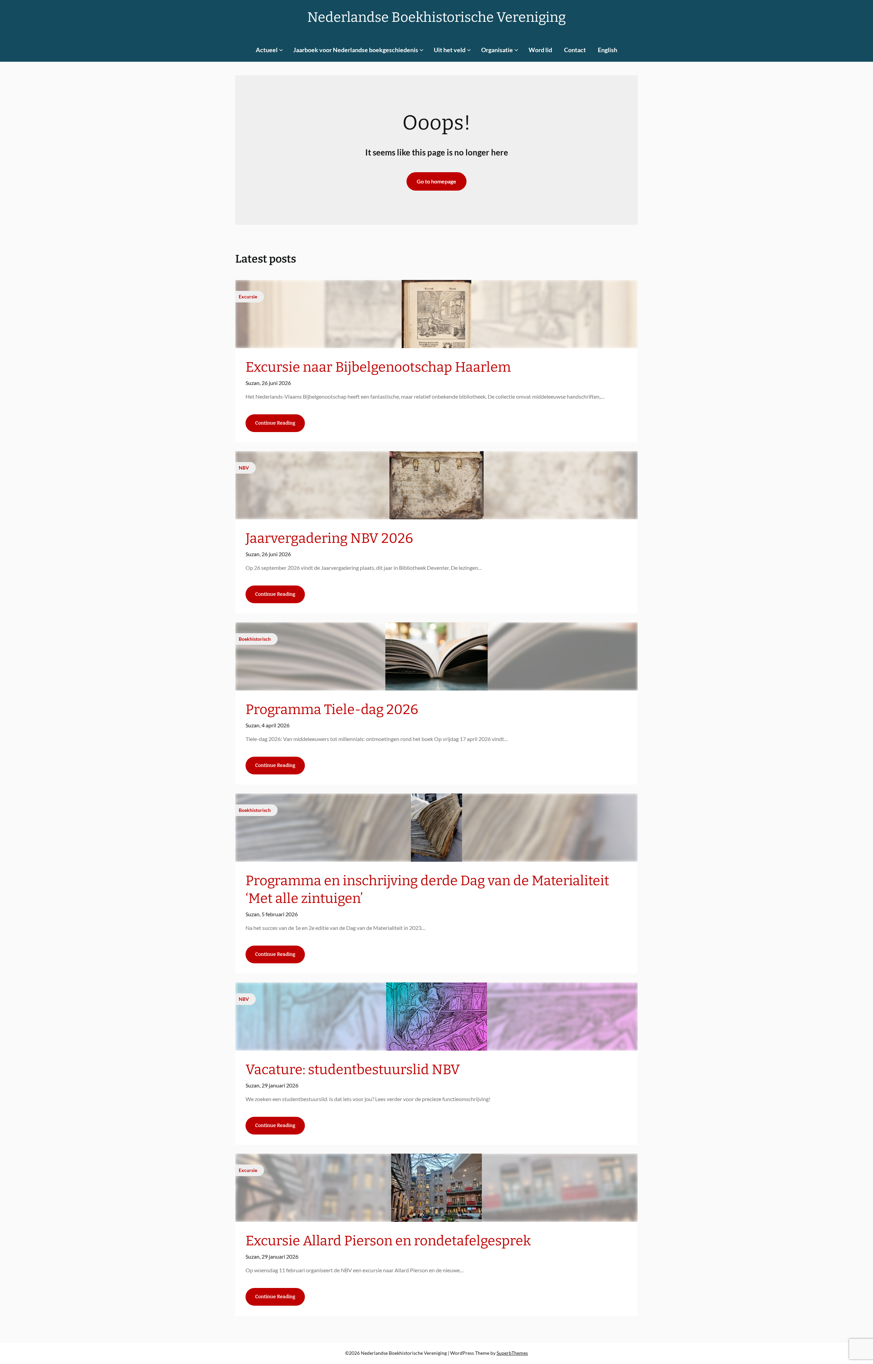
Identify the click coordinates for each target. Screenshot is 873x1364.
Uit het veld (449, 50)
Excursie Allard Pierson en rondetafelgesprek (388, 1241)
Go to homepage (436, 181)
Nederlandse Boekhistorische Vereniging (436, 17)
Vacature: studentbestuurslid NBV (353, 1070)
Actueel (267, 50)
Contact (575, 50)
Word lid (540, 50)
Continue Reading (275, 423)
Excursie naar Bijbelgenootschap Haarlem (378, 367)
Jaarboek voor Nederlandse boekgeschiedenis (355, 50)
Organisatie (497, 50)
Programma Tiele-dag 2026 (332, 709)
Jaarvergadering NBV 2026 (329, 538)
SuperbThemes (512, 1353)
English (607, 50)
